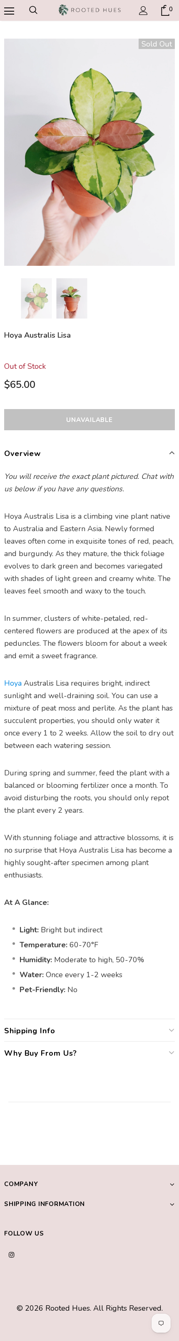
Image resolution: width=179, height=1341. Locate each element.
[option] (89, 152)
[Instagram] (11, 1254)
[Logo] (89, 10)
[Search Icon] (33, 10)
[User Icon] (143, 10)
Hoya (13, 683)
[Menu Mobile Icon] (8, 10)
